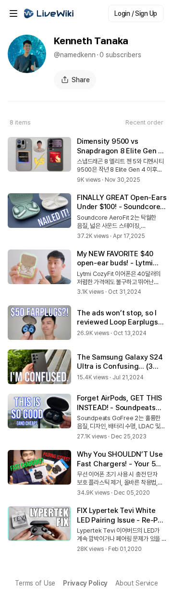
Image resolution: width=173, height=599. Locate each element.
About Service (136, 583)
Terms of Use (35, 583)
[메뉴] (13, 13)
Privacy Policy (85, 583)
